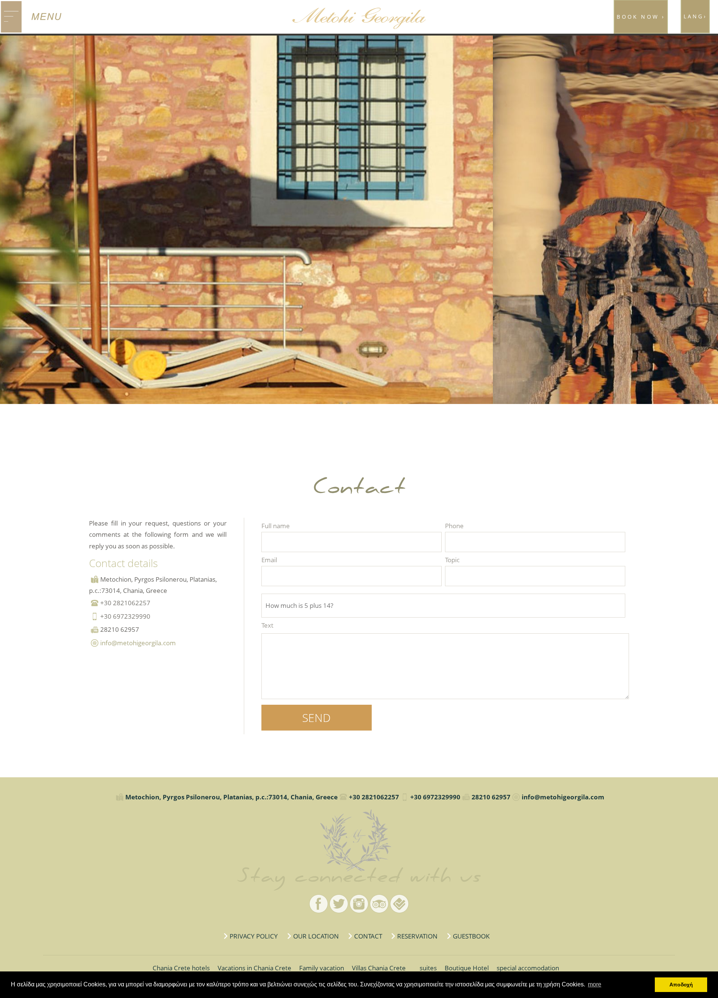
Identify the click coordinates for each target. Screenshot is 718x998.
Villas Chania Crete (379, 968)
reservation (417, 936)
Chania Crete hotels (181, 968)
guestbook (471, 936)
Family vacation (321, 968)
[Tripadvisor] (379, 903)
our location (316, 936)
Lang (695, 16)
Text (267, 625)
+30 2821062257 (125, 603)
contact (368, 936)
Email (269, 559)
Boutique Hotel (467, 968)
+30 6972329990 (125, 616)
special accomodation (528, 968)
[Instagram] (359, 903)
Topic (452, 559)
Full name (275, 525)
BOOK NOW (641, 16)
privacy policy (254, 936)
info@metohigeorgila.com (138, 643)
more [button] (594, 984)
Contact (359, 840)
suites (428, 968)
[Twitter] (338, 903)
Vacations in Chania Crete (254, 968)
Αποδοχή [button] (681, 985)
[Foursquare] (399, 903)
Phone (454, 525)
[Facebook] (318, 903)
